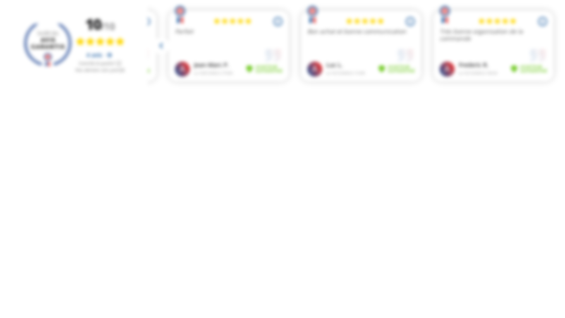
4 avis (95, 55)
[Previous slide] (161, 46)
